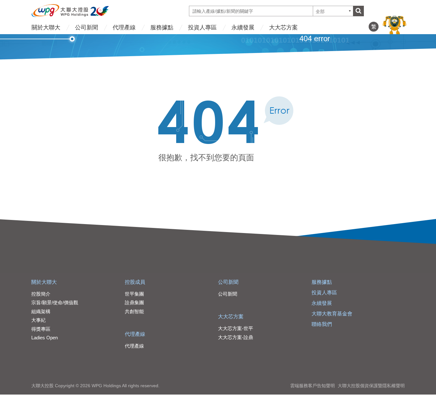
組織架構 (40, 311)
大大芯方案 (283, 27)
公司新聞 (86, 27)
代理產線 (124, 27)
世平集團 (134, 294)
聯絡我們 (322, 324)
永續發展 (242, 27)
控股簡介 (40, 294)
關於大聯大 (46, 27)
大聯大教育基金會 (332, 313)
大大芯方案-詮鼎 (235, 337)
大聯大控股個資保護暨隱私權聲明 (371, 385)
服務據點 (161, 27)
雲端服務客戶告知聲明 (312, 385)
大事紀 (38, 320)
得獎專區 (40, 329)
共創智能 (134, 311)
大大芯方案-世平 (235, 328)
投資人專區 (202, 27)
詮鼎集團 (134, 302)
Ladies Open (44, 337)
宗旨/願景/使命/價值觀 (54, 302)
